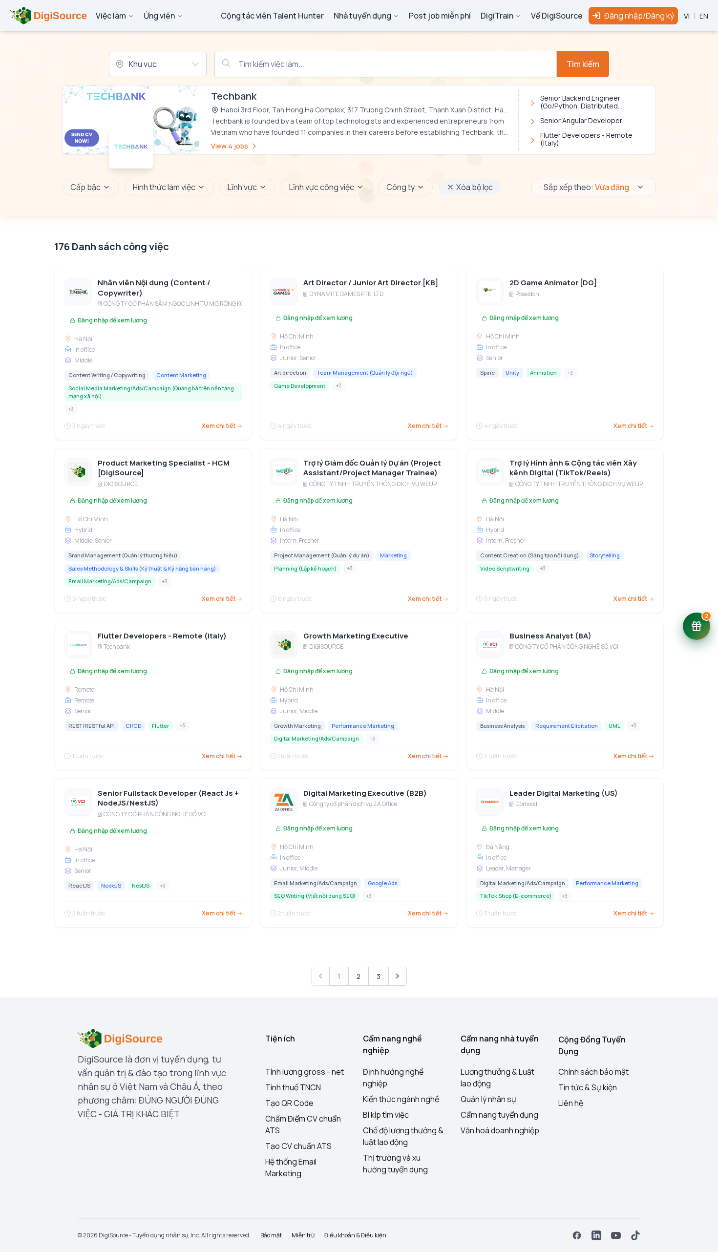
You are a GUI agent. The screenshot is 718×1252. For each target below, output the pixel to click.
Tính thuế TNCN (293, 1087)
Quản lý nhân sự (488, 1099)
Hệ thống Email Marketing (291, 1167)
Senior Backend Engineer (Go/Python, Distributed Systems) (580, 102)
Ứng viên (159, 15)
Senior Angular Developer (581, 121)
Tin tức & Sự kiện (587, 1087)
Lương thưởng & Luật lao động (497, 1077)
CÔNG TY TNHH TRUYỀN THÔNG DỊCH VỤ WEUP (373, 484)
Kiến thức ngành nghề (401, 1099)
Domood (526, 804)
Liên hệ (570, 1103)
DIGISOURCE (121, 484)
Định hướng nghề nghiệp (393, 1077)
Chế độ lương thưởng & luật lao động (403, 1136)
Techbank (117, 647)
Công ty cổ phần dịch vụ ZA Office (353, 804)
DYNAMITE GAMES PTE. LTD (346, 294)
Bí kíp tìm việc (386, 1114)
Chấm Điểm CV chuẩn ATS (303, 1124)
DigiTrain (497, 15)
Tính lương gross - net (304, 1071)
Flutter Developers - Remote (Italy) (586, 139)
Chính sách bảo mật (593, 1071)
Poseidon (527, 294)
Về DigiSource (557, 15)
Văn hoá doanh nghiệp (500, 1130)
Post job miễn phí (440, 15)
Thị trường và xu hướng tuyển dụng (395, 1163)
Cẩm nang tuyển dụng (499, 1114)
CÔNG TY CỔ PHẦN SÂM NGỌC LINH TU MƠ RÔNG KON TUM (183, 304)
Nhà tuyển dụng (362, 15)
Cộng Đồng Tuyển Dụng (592, 1045)
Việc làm (111, 15)
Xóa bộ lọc (474, 187)
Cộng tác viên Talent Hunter (272, 15)
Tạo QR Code (289, 1103)
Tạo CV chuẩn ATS (298, 1146)
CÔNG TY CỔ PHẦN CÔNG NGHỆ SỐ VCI (566, 647)
